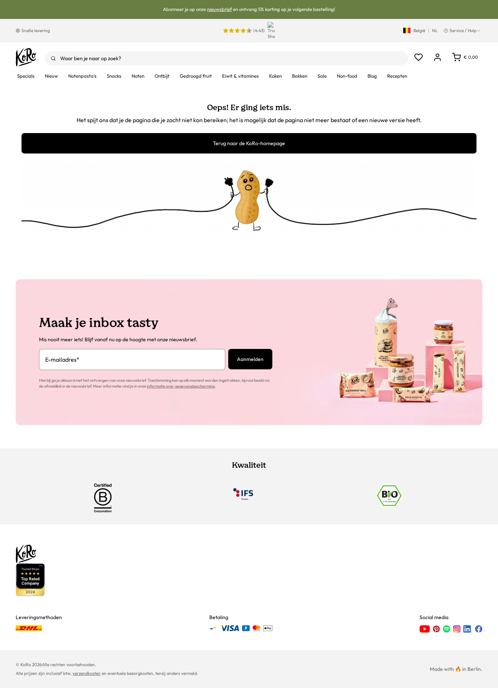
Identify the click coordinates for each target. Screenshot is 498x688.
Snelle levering (36, 30)
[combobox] (226, 58)
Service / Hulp (463, 30)
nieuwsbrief (219, 9)
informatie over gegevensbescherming (181, 386)
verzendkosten (87, 673)
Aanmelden (250, 359)
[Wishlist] (418, 57)
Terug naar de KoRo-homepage (249, 143)
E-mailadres (62, 359)
